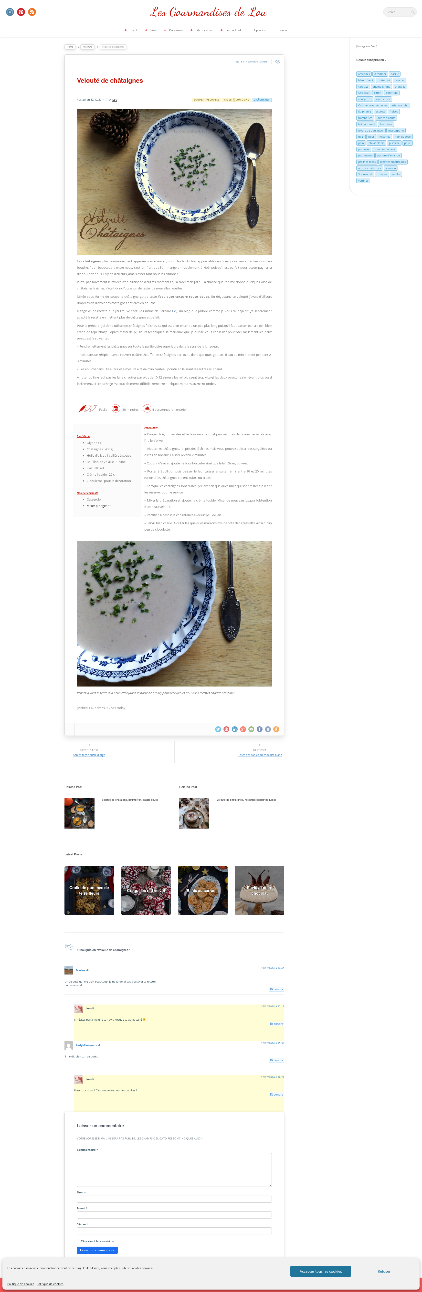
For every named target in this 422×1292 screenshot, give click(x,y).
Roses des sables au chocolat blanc (260, 755)
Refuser (384, 1271)
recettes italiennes (369, 168)
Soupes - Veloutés (206, 99)
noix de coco (403, 136)
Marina (80, 970)
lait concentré (366, 124)
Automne (87, 46)
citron (377, 92)
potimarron (365, 155)
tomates (382, 174)
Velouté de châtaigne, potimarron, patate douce (130, 799)
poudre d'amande (388, 155)
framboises (365, 118)
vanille (396, 174)
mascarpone (396, 130)
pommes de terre (384, 149)
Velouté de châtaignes (110, 80)
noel (371, 136)
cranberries (383, 99)
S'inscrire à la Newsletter (97, 1241)
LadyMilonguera (86, 1045)
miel (361, 136)
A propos (260, 30)
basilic (395, 74)
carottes (363, 86)
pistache (394, 143)
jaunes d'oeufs (386, 118)
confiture (392, 92)
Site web (82, 1224)
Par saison (176, 30)
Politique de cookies (20, 1284)
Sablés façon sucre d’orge (89, 755)
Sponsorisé (365, 174)
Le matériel (233, 30)
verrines (363, 180)
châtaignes (262, 99)
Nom (81, 1192)
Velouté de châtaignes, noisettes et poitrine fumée (246, 799)
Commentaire (87, 1149)
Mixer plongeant (99, 505)
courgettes (364, 99)
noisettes (384, 136)
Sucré (133, 30)
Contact (284, 30)
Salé (153, 30)
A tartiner (380, 74)
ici (174, 311)
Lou (114, 99)
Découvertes (204, 30)
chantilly (400, 86)
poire (407, 143)
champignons (381, 86)
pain (361, 143)
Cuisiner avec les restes (372, 105)
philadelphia (376, 143)
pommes (363, 149)
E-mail (82, 1208)
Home (70, 46)
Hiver (228, 99)
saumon (391, 168)
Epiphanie (364, 111)
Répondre (276, 989)
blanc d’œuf (365, 80)
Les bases (386, 124)
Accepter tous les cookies (321, 1271)
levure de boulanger (371, 130)
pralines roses (367, 162)
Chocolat (363, 92)
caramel (399, 80)
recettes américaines (393, 162)
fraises (394, 111)
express (380, 111)
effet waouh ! (400, 105)
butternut (384, 80)
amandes (364, 74)
